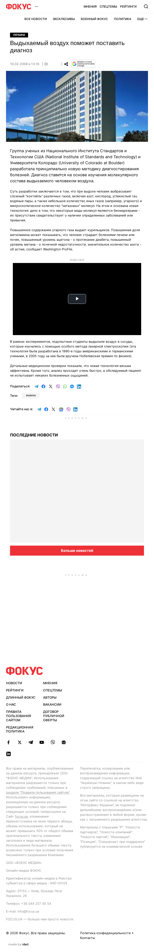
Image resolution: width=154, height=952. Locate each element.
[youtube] (41, 742)
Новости (14, 683)
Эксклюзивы (64, 19)
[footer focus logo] (24, 671)
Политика (122, 19)
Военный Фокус (94, 19)
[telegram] (30, 742)
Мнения (90, 6)
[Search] (146, 6)
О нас (11, 704)
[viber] (52, 742)
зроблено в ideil (19, 944)
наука (32, 395)
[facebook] (8, 742)
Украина (19, 34)
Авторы (50, 697)
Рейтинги (128, 6)
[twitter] (19, 742)
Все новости (35, 19)
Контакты (87, 938)
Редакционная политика (19, 729)
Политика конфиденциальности (105, 933)
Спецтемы (108, 6)
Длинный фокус (20, 697)
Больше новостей (77, 550)
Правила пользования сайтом (18, 716)
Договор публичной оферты (53, 716)
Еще (140, 19)
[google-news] (63, 742)
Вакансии (52, 704)
